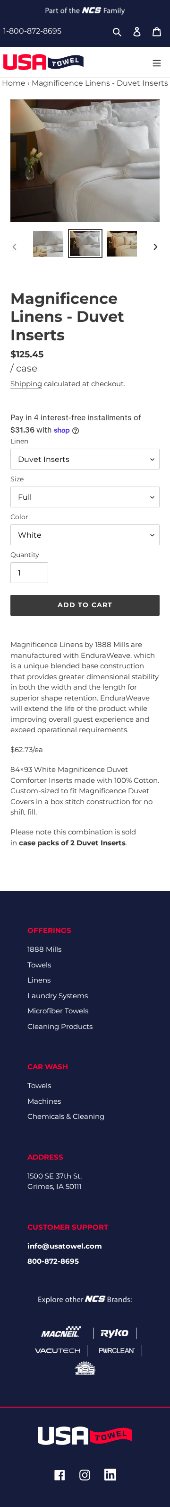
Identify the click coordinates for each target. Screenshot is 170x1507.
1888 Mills (44, 949)
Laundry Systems (57, 995)
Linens (39, 979)
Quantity (24, 554)
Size (17, 479)
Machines (44, 1101)
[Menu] (157, 62)
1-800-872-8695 (32, 31)
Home (14, 83)
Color (19, 517)
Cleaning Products (60, 1026)
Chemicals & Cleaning (65, 1116)
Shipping (26, 383)
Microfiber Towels (57, 1010)
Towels (39, 964)
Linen (19, 441)
